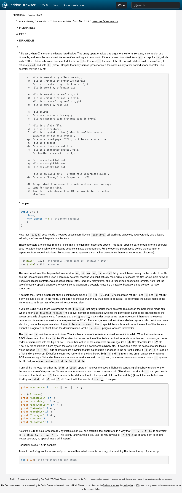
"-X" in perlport (47, 445)
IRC (138, 485)
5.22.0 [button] (44, 5)
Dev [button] (55, 5)
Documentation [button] (73, 5)
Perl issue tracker (111, 485)
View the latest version (105, 21)
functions (19, 14)
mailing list (128, 485)
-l (26, 14)
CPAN (38, 14)
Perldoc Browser (21, 4)
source (32, 14)
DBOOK (54, 479)
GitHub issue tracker (93, 479)
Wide (121, 5)
